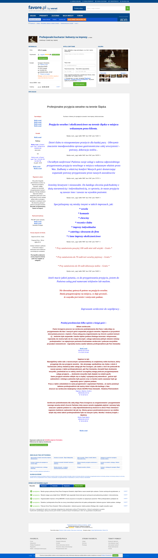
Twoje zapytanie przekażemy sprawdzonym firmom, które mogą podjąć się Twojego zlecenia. (79, 75)
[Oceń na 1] (69, 527)
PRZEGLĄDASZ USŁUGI (35, 19)
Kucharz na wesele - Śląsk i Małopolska (63, 457)
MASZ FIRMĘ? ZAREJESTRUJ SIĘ (77, 19)
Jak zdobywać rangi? (113, 543)
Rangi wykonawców (113, 546)
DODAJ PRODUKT (88, 1)
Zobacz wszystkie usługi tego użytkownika (39, 471)
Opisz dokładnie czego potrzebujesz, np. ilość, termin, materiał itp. (78, 51)
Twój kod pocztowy (69, 68)
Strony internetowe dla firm (62, 545)
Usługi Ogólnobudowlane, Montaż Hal (99, 530)
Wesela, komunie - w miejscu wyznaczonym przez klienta (61, 468)
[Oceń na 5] (73, 527)
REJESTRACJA (114, 1)
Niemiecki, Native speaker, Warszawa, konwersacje (70, 530)
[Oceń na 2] (70, 527)
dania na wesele (58, 476)
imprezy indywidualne (53, 477)
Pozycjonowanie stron (61, 548)
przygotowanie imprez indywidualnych (66, 477)
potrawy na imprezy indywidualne (82, 477)
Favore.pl (43, 7)
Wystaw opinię (79, 486)
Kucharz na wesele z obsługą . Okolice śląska (110, 463)
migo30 (42, 54)
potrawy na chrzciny (119, 476)
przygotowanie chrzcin (42, 477)
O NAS (30, 555)
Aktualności (33, 543)
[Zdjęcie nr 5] (125, 76)
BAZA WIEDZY (68, 16)
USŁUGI (33, 16)
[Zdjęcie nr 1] (102, 76)
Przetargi (84, 545)
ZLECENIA (55, 16)
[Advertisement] (72, 31)
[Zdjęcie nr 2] (107, 76)
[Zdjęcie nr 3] (113, 76)
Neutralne (55, 486)
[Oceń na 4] (72, 527)
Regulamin (33, 546)
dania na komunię (76, 476)
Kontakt (58, 543)
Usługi (83, 541)
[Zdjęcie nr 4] (119, 76)
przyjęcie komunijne (67, 476)
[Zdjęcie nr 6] (102, 80)
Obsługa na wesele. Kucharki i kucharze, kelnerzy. (64, 463)
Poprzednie (103, 73)
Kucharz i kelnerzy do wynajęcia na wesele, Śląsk (39, 463)
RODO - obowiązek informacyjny (38, 548)
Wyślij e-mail (44, 64)
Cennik (110, 548)
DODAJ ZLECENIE (102, 1)
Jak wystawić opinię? (113, 545)
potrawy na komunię (110, 476)
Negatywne (67, 486)
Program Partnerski (61, 541)
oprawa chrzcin (33, 477)
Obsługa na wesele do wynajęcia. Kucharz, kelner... (109, 458)
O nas (31, 541)
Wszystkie (32, 486)
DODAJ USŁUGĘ (76, 1)
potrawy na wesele (50, 476)
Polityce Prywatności (106, 555)
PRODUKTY (43, 16)
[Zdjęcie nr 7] (107, 80)
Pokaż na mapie (45, 74)
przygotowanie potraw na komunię (97, 476)
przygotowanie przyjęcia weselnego (38, 476)
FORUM (80, 16)
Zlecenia (84, 543)
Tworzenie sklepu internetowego (64, 546)
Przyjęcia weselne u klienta (83, 467)
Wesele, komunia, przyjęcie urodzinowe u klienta (87, 463)
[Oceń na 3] (71, 527)
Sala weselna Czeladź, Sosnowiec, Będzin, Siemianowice (41, 458)
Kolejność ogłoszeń (113, 541)
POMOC (54, 19)
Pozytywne (44, 486)
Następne (123, 73)
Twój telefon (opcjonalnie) (82, 68)
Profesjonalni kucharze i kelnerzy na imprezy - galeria (79, 524)
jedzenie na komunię (85, 476)
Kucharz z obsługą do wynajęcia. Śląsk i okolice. (110, 468)
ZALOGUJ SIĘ (125, 1)
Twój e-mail (67, 62)
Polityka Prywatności (35, 545)
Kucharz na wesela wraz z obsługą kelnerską (39, 468)
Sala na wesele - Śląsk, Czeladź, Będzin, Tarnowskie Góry (86, 458)
